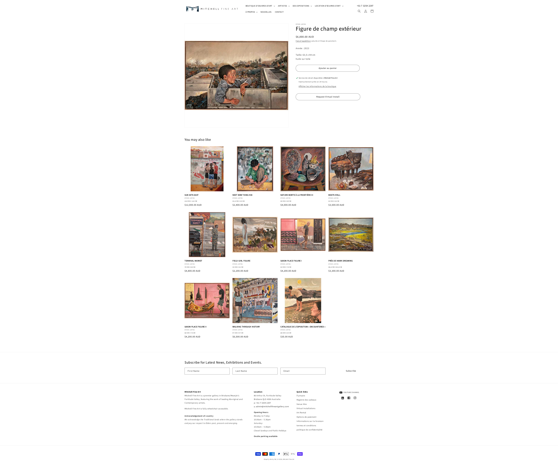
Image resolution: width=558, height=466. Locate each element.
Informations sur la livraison (310, 421)
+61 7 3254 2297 (365, 5)
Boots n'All (334, 195)
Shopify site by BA (270, 459)
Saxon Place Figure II (196, 327)
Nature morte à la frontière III (296, 195)
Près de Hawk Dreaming (340, 261)
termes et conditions (306, 425)
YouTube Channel (351, 392)
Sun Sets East (192, 195)
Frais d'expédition (303, 41)
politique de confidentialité (309, 429)
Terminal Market (193, 261)
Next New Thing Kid (243, 195)
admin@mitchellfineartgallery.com (272, 406)
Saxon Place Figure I (291, 261)
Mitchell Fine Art (288, 459)
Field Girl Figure (241, 261)
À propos (301, 395)
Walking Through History (246, 327)
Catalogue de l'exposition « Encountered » (303, 327)
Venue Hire (302, 404)
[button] (260, 6)
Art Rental (301, 412)
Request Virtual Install (328, 96)
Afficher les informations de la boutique (317, 86)
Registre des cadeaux (306, 399)
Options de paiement (306, 417)
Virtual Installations (306, 408)
